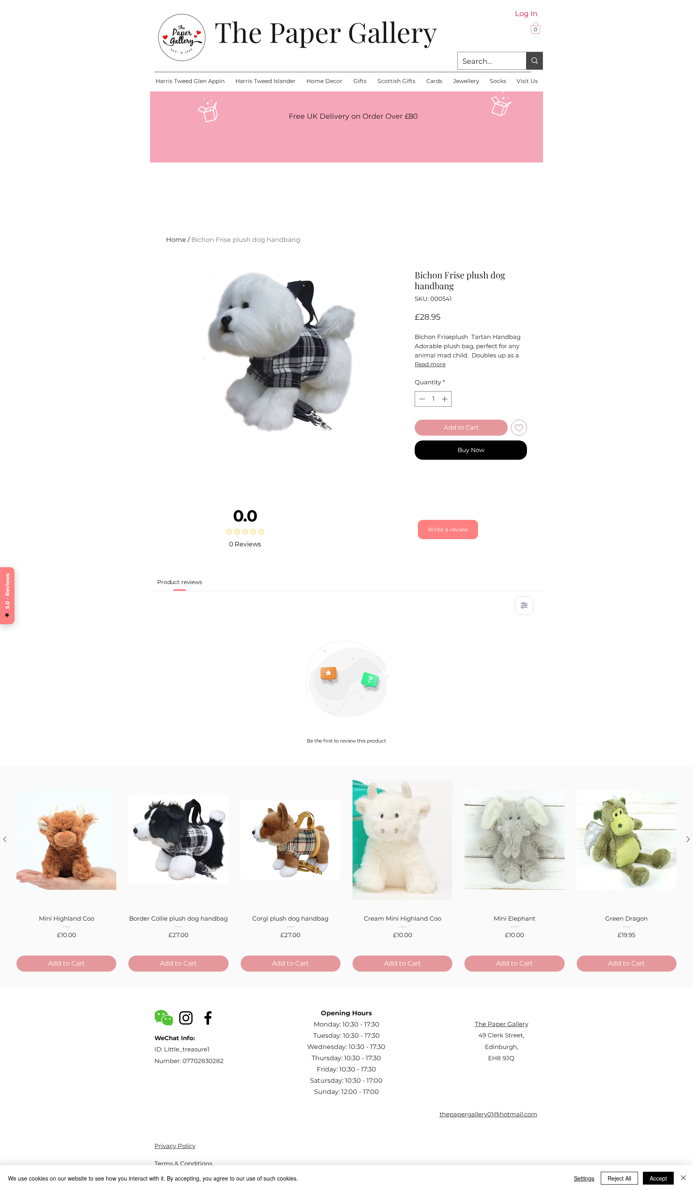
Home (176, 239)
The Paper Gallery (326, 31)
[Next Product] (688, 839)
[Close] (683, 1178)
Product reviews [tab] (179, 582)
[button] (536, 28)
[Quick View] (66, 839)
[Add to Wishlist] (519, 428)
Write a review (448, 529)
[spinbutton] (433, 399)
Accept (658, 1178)
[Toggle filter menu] (524, 605)
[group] (346, 872)
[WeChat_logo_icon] (164, 1018)
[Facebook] (208, 1018)
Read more (430, 364)
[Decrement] (421, 399)
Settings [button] (584, 1178)
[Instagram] (186, 1018)
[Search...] (534, 60)
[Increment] (445, 399)
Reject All (619, 1178)
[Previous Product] (5, 839)
